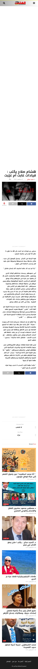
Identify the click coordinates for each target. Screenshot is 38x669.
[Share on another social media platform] (13, 203)
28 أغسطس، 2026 (30, 513)
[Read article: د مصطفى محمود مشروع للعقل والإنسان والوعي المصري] (19, 494)
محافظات (5, 504)
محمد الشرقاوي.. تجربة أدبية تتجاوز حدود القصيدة (20, 646)
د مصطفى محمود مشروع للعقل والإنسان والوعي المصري (22, 509)
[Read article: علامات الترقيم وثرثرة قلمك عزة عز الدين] (19, 562)
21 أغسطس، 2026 (30, 650)
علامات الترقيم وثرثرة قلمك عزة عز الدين (21, 578)
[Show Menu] (34, 3)
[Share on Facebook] (31, 203)
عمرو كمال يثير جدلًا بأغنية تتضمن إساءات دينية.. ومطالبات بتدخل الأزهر (19, 612)
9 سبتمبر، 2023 (18, 179)
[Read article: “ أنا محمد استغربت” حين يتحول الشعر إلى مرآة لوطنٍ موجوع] (19, 460)
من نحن (14, 661)
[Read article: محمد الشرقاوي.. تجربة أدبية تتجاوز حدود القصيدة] (19, 631)
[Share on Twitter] (22, 203)
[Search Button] (4, 3)
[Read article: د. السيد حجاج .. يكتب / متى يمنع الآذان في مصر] (19, 528)
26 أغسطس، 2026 (30, 582)
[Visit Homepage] (19, 3)
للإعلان (8, 661)
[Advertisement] (19, 87)
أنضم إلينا (28, 661)
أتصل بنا (20, 661)
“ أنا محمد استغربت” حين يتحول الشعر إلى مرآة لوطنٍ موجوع (19, 475)
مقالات (5, 606)
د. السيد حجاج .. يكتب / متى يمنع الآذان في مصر (22, 544)
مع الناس (6, 538)
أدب (4, 572)
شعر (4, 470)
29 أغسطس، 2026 (30, 547)
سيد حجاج (30, 179)
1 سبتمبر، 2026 (31, 479)
